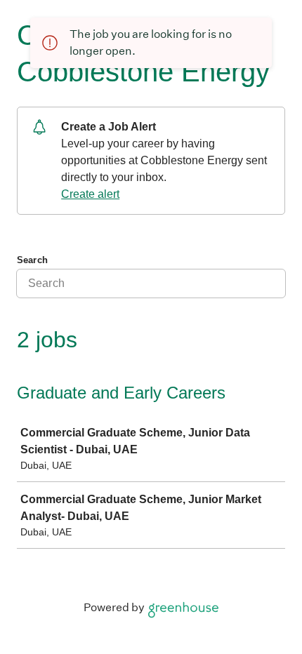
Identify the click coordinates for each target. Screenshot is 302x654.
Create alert (90, 194)
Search (32, 260)
